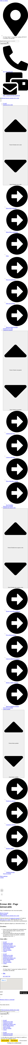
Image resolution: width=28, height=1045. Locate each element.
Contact (5, 951)
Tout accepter (5, 1040)
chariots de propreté (14, 918)
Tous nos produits (7, 950)
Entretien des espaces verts (9, 946)
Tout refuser (14, 1040)
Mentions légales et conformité (7, 999)
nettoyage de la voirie (5, 919)
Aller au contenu (4, 0)
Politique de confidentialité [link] (14, 1043)
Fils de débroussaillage (8, 947)
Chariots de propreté (8, 944)
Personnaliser (23, 1040)
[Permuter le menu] (0, 100)
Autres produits (6, 948)
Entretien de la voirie (8, 943)
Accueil (5, 942)
